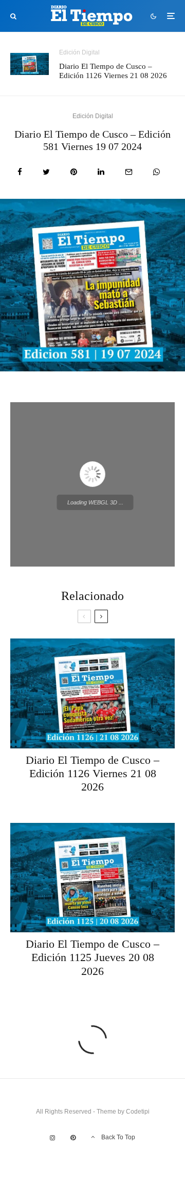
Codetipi (138, 1111)
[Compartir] (19, 172)
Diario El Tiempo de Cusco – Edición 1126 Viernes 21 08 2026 (113, 71)
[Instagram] (52, 1138)
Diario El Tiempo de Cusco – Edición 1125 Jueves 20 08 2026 (92, 957)
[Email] (129, 172)
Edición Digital (79, 52)
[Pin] (73, 172)
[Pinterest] (73, 1138)
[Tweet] (46, 172)
